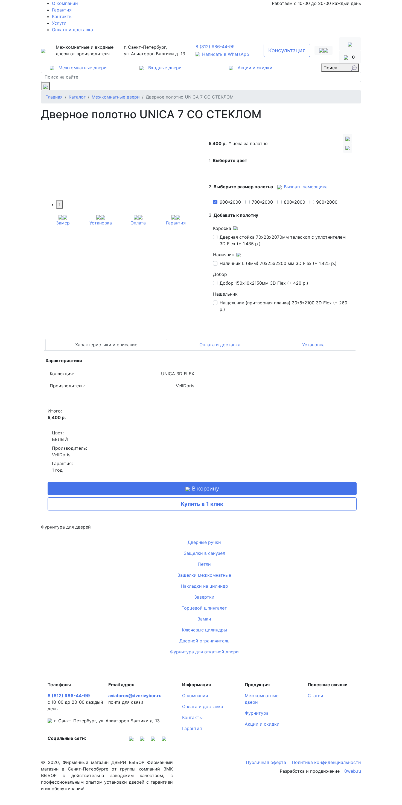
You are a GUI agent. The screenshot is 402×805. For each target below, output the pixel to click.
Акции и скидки (262, 724)
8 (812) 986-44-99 (215, 46)
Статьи (315, 695)
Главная (54, 97)
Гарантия (62, 10)
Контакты (62, 16)
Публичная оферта (266, 762)
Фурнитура (257, 713)
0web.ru (352, 771)
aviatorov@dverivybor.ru (135, 695)
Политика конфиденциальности (326, 762)
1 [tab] (59, 204)
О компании (65, 3)
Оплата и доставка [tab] (219, 344)
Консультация (286, 50)
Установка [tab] (313, 344)
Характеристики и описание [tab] (106, 344)
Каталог (77, 97)
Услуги (59, 23)
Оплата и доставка (72, 29)
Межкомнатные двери (116, 97)
